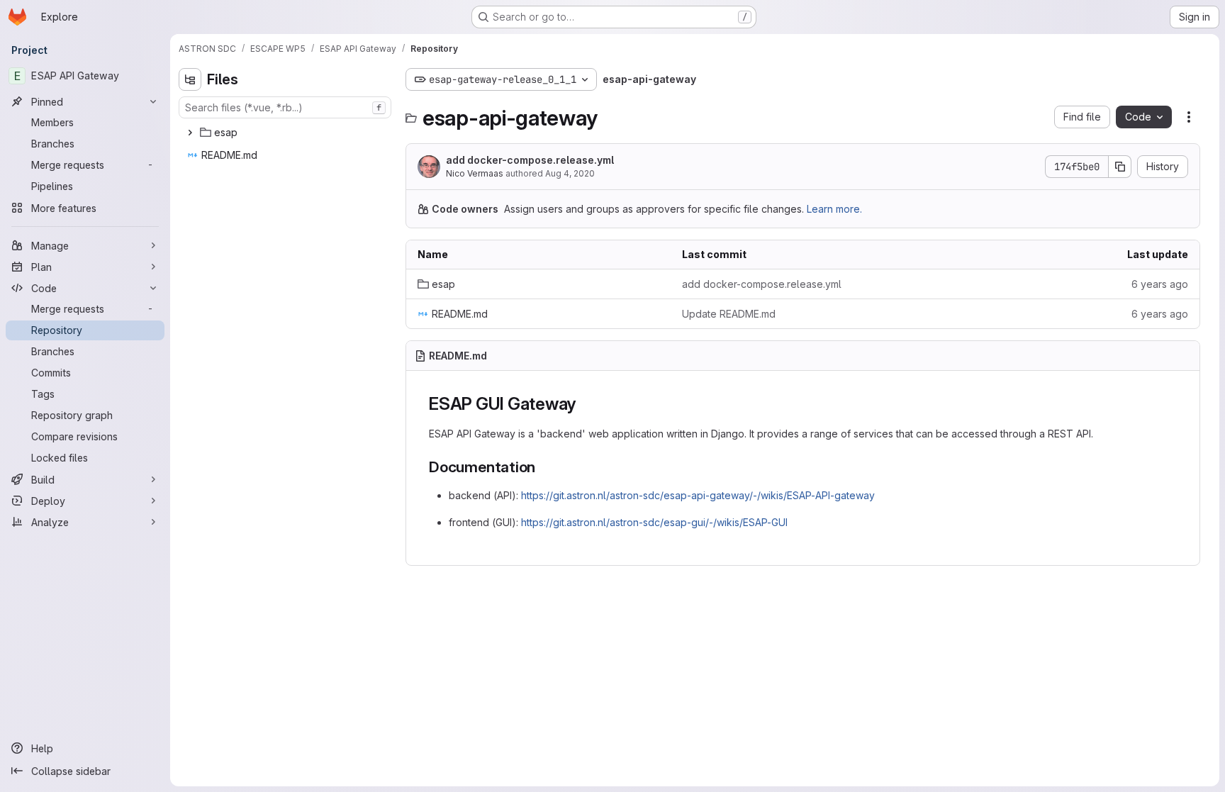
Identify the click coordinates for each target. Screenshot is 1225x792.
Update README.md (729, 314)
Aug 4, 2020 (570, 173)
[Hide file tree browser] (190, 79)
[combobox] (285, 107)
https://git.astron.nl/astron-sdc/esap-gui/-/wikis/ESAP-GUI (654, 522)
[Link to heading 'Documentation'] (543, 467)
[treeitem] (286, 132)
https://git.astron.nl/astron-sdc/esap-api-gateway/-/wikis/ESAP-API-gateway (698, 495)
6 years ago (1159, 284)
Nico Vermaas (474, 173)
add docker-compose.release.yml (530, 160)
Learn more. (834, 209)
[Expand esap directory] (189, 132)
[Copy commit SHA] (1120, 166)
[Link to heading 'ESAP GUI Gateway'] (585, 404)
